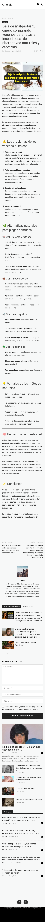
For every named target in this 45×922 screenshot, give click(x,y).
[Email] (20, 56)
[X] (10, 56)
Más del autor (28, 607)
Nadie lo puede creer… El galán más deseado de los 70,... (21, 748)
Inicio (4, 19)
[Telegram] (31, 56)
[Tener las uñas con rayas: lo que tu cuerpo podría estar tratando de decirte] (8, 779)
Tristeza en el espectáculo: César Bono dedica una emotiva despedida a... (29, 768)
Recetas (10, 19)
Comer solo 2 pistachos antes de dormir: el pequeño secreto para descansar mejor (11, 549)
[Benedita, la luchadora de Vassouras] (8, 802)
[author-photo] (22, 577)
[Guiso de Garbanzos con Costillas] (8, 645)
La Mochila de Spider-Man (25, 788)
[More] (36, 56)
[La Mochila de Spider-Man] (8, 791)
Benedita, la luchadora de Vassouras (29, 799)
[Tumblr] (26, 56)
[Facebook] (4, 56)
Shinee (7, 51)
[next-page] (7, 653)
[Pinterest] (26, 902)
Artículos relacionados (12, 607)
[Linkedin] (15, 56)
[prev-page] (3, 653)
